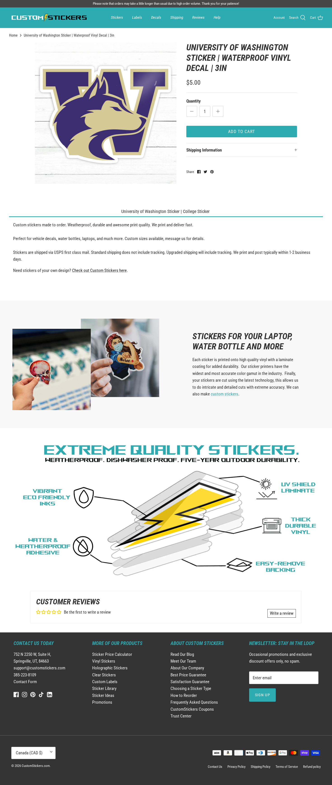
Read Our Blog (182, 654)
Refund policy (312, 767)
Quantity (193, 101)
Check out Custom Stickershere (99, 270)
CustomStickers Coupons (192, 709)
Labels (137, 17)
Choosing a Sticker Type (191, 688)
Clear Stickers (104, 675)
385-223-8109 (25, 675)
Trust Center (181, 716)
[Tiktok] (41, 694)
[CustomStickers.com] (48, 17)
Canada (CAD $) (29, 752)
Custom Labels (104, 681)
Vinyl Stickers (103, 661)
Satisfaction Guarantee (190, 681)
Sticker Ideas (103, 695)
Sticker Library (104, 688)
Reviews (198, 17)
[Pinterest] (32, 694)
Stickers (117, 17)
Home (13, 35)
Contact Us (215, 767)
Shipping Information (204, 150)
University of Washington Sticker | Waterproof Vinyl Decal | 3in (69, 35)
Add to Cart (241, 131)
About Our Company (187, 668)
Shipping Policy (260, 767)
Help (217, 17)
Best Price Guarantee (188, 675)
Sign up (262, 695)
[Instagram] (24, 694)
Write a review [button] (281, 613)
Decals (156, 17)
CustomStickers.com (36, 766)
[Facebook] (16, 694)
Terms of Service (287, 767)
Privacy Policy (236, 767)
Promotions (102, 702)
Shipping (176, 17)
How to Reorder (184, 695)
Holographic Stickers (110, 668)
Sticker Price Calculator (112, 654)
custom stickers (224, 394)
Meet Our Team (183, 661)
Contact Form (25, 681)
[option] (105, 113)
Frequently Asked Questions (194, 702)
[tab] (166, 211)
